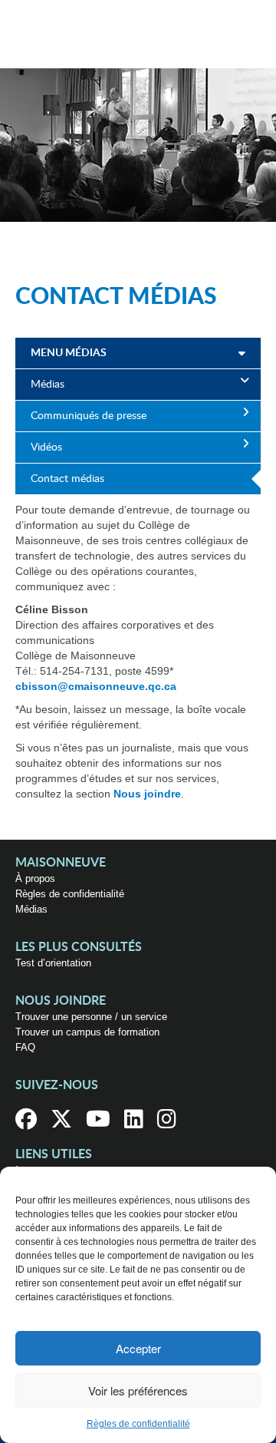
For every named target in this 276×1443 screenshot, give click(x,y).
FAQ (25, 1047)
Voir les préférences (138, 1390)
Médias (47, 384)
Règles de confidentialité (138, 1423)
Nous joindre (147, 794)
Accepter (138, 1348)
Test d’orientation (53, 963)
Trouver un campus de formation (87, 1032)
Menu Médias (69, 353)
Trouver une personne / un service (91, 1016)
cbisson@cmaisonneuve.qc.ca (95, 686)
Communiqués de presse (88, 416)
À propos (35, 878)
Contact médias (67, 479)
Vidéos (46, 447)
